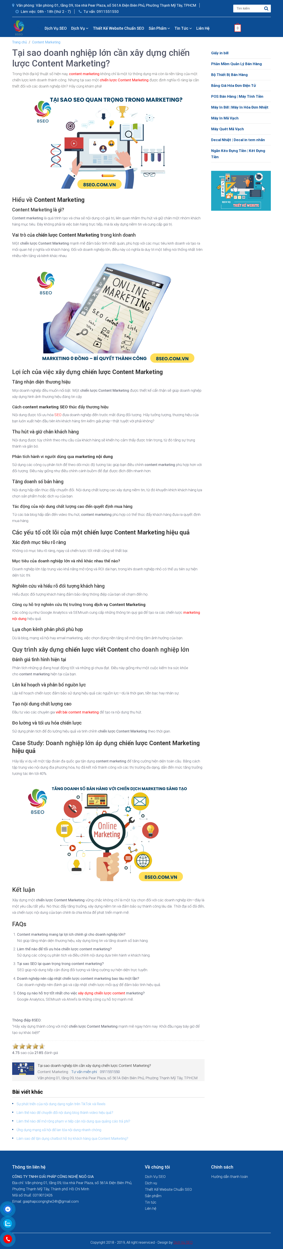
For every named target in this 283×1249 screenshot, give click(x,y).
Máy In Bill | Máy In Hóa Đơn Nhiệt (239, 107)
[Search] (266, 8)
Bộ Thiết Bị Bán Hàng (229, 74)
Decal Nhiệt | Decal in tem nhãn (238, 140)
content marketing (84, 74)
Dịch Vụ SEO (56, 28)
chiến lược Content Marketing (124, 80)
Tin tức (181, 28)
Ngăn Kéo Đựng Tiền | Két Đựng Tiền (238, 153)
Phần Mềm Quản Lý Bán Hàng (236, 64)
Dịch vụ (78, 28)
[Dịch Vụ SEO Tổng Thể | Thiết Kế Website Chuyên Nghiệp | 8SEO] (20, 27)
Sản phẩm (158, 28)
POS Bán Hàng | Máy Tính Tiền (237, 96)
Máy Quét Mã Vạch (227, 129)
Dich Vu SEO (183, 1242)
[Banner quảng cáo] (241, 190)
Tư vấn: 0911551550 (101, 11)
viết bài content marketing (77, 712)
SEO (57, 415)
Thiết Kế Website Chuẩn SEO (118, 28)
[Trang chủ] (38, 28)
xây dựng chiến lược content (101, 993)
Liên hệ (203, 28)
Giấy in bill (219, 53)
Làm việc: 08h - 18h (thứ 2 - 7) (45, 11)
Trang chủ (19, 42)
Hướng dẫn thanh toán (229, 1176)
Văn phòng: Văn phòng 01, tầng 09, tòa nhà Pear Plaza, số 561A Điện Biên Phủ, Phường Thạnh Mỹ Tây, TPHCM (105, 5)
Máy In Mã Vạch (225, 118)
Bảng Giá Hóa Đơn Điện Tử (233, 85)
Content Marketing (46, 42)
